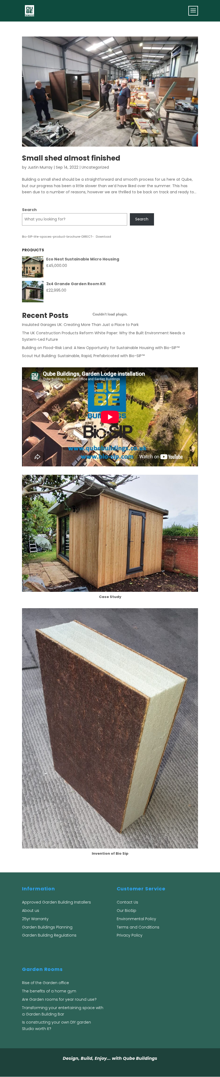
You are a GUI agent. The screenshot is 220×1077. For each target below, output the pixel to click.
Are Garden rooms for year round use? (59, 999)
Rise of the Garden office (45, 982)
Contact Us (127, 902)
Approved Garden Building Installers (56, 902)
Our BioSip (126, 910)
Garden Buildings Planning (47, 927)
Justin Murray (40, 167)
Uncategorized (95, 167)
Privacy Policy (129, 935)
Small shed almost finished (71, 158)
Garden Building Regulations (49, 935)
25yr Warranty (35, 919)
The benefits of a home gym (49, 991)
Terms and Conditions (138, 927)
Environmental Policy (136, 919)
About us (30, 910)
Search (29, 209)
